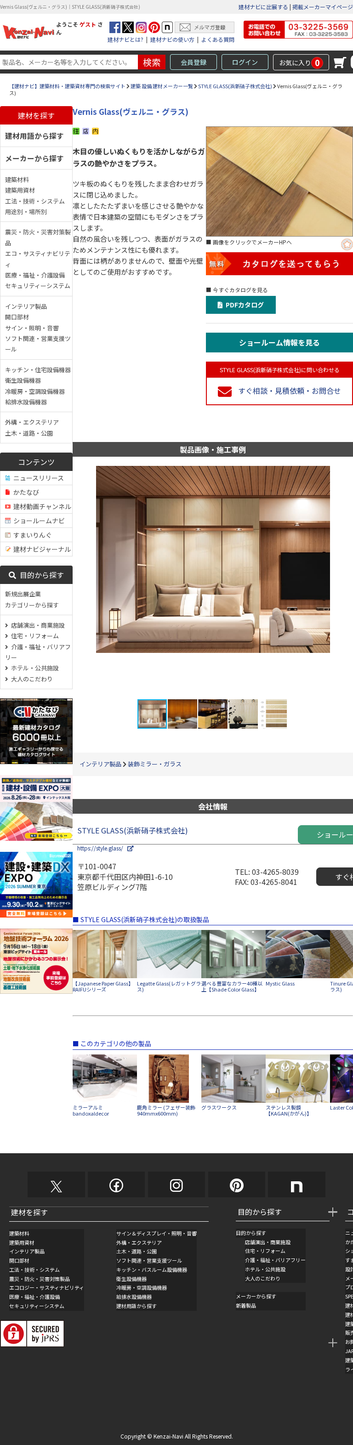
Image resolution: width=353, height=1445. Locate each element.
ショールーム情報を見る (279, 342)
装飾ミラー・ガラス (155, 763)
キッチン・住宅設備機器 (38, 369)
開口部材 (17, 316)
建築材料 (17, 179)
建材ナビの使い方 (172, 39)
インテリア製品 (26, 306)
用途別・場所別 (26, 211)
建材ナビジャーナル (41, 549)
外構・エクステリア (32, 422)
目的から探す (40, 574)
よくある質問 (217, 39)
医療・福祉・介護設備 (35, 275)
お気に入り (299, 62)
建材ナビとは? (125, 39)
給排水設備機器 (26, 401)
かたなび (25, 492)
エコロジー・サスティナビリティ (46, 1287)
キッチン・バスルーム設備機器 (151, 1269)
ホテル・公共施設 (33, 667)
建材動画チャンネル (41, 506)
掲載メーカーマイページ (322, 7)
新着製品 (246, 1305)
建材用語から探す (34, 135)
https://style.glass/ (102, 848)
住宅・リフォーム (33, 635)
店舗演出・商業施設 (36, 625)
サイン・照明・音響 (32, 327)
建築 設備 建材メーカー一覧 (162, 86)
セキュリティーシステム (37, 285)
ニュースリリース (37, 477)
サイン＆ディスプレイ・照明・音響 (156, 1233)
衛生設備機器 (23, 380)
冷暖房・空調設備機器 (35, 391)
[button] (344, 582)
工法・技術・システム (35, 201)
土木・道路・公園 (29, 433)
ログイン (245, 62)
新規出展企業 (23, 593)
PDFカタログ (243, 304)
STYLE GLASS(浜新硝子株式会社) (235, 86)
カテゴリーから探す (32, 605)
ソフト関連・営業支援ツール (38, 343)
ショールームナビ (38, 520)
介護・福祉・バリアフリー (38, 652)
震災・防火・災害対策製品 (38, 237)
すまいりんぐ (31, 534)
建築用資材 (20, 190)
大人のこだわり (30, 678)
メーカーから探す (34, 158)
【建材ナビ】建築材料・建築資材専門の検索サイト (67, 86)
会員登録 (193, 62)
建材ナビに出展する (263, 7)
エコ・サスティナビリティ (37, 258)
